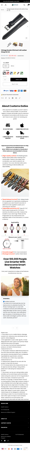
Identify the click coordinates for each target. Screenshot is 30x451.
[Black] (4, 73)
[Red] (7, 73)
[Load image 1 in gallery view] (9, 44)
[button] (1, 4)
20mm (12, 66)
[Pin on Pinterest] (12, 98)
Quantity (4, 76)
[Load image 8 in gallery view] (20, 44)
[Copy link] (19, 98)
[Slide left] (2, 26)
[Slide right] (27, 26)
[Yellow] (14, 73)
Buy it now (15, 84)
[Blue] (11, 73)
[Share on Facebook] (6, 98)
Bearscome (13, 445)
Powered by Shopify (18, 445)
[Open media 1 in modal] (15, 26)
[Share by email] (16, 98)
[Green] (21, 73)
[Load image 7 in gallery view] (15, 44)
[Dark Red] (18, 73)
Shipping (3, 58)
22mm (6, 66)
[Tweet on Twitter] (9, 98)
